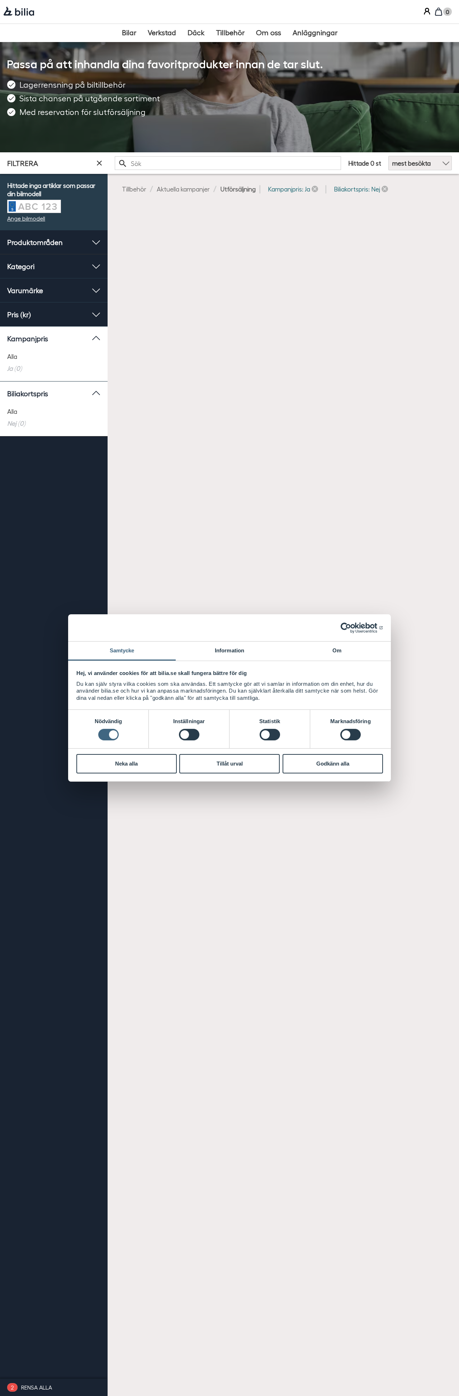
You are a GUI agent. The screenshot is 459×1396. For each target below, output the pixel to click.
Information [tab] (229, 650)
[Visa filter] (99, 163)
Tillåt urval (230, 764)
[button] (293, 189)
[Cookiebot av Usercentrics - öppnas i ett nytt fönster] (351, 627)
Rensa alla (36, 1387)
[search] (228, 163)
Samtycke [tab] (122, 650)
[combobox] (228, 163)
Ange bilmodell (26, 218)
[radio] (53, 356)
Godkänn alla (332, 764)
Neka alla (126, 764)
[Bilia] (19, 11)
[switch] (189, 734)
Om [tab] (336, 650)
